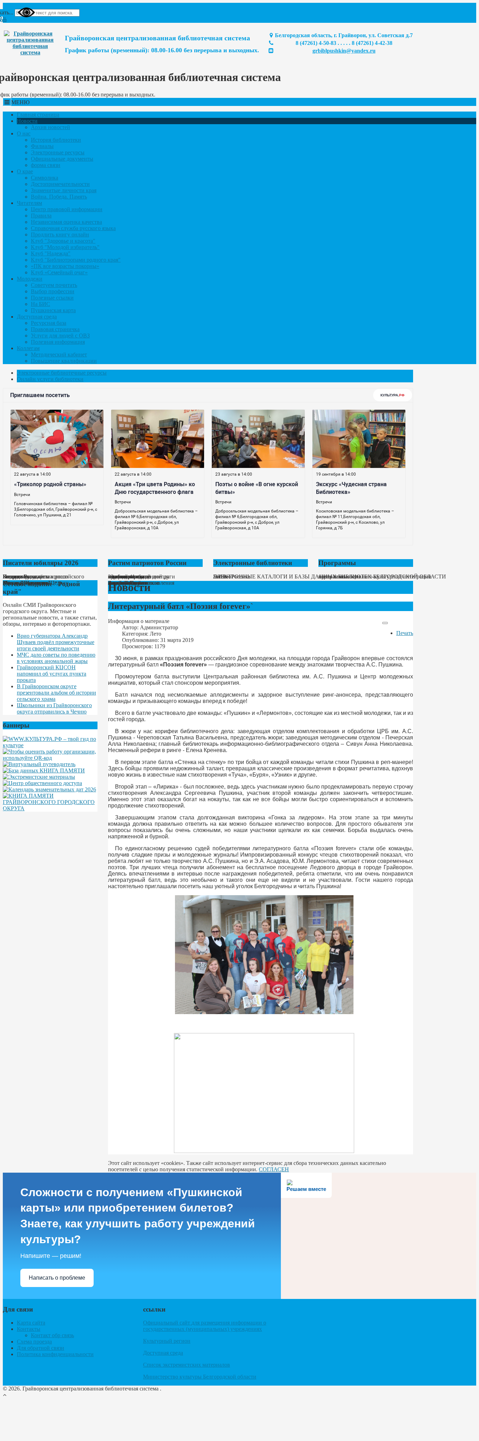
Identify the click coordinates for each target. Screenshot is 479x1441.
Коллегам (28, 348)
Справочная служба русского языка (73, 228)
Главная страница (38, 115)
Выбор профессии (52, 291)
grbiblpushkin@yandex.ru (344, 51)
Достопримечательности (60, 184)
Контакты (28, 1329)
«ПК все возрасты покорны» (65, 266)
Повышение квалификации (64, 361)
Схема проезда (34, 1342)
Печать (404, 633)
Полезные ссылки (52, 298)
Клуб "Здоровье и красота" (63, 241)
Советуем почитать (54, 285)
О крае (25, 171)
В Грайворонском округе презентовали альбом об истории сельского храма (56, 692)
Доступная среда (37, 317)
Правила (41, 216)
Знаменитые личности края (63, 190)
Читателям (29, 203)
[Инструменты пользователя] (385, 623)
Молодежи (29, 279)
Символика (44, 178)
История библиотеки (56, 140)
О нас (24, 133)
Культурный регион (166, 1341)
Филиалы (42, 146)
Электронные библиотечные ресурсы (62, 373)
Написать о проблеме (57, 1278)
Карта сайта (31, 1323)
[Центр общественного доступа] (42, 783)
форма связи (45, 165)
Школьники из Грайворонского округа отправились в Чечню (54, 708)
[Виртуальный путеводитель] (39, 764)
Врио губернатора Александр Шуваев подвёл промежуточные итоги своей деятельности (55, 642)
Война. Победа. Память (59, 197)
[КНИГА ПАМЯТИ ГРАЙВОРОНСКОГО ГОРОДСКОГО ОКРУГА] (50, 808)
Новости (27, 121)
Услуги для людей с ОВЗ (60, 336)
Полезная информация (58, 342)
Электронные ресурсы (58, 152)
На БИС (40, 304)
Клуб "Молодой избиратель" (65, 247)
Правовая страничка (55, 329)
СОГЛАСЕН (274, 1169)
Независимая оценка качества (66, 222)
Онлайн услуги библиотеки (50, 379)
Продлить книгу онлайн (60, 234)
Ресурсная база (48, 323)
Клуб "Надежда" (50, 253)
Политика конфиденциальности (55, 1354)
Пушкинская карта (53, 310)
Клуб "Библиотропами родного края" (76, 260)
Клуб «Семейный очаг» (59, 272)
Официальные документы (62, 159)
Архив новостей (50, 127)
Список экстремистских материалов (186, 1365)
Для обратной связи (40, 1348)
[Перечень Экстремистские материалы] (39, 777)
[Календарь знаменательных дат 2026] (49, 789)
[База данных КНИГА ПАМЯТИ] (44, 770)
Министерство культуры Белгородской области (199, 1377)
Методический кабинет (59, 354)
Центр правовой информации (66, 209)
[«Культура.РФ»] (50, 745)
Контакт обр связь (52, 1335)
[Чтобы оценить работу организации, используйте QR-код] (50, 758)
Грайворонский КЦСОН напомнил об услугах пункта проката (51, 673)
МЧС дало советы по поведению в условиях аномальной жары (56, 658)
